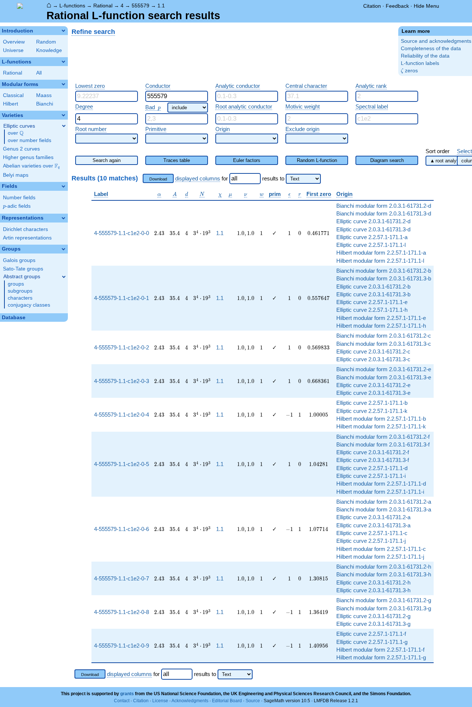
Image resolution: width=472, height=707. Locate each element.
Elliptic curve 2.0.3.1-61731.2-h (373, 582)
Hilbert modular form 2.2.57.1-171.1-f (380, 649)
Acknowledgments (189, 700)
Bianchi (44, 104)
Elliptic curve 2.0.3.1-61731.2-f (372, 452)
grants (127, 693)
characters (20, 298)
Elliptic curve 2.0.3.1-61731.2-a (373, 517)
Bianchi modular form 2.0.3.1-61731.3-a (383, 509)
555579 (140, 5)
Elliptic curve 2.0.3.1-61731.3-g (373, 624)
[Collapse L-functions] (63, 62)
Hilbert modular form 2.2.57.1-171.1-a (381, 252)
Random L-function (317, 160)
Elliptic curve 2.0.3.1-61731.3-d (373, 229)
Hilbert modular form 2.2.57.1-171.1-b (381, 418)
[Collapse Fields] (63, 186)
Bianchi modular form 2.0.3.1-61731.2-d (383, 206)
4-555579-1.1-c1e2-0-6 (121, 529)
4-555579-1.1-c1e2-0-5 (121, 464)
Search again (107, 160)
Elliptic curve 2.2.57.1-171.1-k (371, 411)
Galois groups (19, 260)
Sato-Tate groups (23, 269)
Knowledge (49, 50)
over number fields (29, 140)
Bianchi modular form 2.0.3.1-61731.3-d (383, 213)
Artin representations (27, 238)
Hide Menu (426, 6)
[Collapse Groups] (63, 249)
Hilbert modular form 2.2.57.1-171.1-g (381, 657)
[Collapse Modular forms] (63, 84)
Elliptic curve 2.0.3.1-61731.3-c (373, 359)
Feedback (397, 6)
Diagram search (387, 160)
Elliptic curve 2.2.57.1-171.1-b (371, 403)
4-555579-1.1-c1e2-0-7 (121, 578)
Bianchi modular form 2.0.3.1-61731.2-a (383, 502)
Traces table (176, 160)
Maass (44, 95)
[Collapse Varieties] (63, 115)
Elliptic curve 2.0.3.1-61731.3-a (373, 525)
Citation (372, 6)
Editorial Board (227, 700)
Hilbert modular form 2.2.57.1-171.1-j (380, 556)
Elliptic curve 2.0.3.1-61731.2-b (373, 286)
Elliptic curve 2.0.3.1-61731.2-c (373, 351)
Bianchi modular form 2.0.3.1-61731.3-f (383, 444)
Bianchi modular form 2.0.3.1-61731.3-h (383, 574)
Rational (102, 5)
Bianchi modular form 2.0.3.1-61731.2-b (383, 271)
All (39, 73)
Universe (13, 50)
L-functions (72, 5)
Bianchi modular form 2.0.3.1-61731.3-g (383, 608)
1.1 (161, 5)
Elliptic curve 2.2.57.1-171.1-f (371, 634)
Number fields (19, 197)
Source (253, 700)
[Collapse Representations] (63, 218)
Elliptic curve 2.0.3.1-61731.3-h (373, 590)
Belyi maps (15, 175)
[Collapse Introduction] (63, 31)
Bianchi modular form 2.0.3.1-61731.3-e (383, 377)
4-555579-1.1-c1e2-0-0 (121, 233)
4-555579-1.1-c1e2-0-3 (121, 381)
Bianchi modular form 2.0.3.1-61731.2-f (383, 437)
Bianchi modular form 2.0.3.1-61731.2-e (383, 369)
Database (13, 317)
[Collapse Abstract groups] (64, 277)
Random (46, 42)
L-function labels (420, 63)
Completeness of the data (431, 48)
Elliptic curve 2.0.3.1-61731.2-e (373, 385)
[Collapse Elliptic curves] (64, 126)
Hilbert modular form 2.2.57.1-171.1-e (381, 318)
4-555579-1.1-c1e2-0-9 (121, 645)
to (282, 178)
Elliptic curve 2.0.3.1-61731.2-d (373, 221)
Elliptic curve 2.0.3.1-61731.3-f (372, 460)
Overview (14, 42)
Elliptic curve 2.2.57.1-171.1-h (371, 310)
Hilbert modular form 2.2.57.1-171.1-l (380, 261)
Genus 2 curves (21, 149)
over (16, 133)
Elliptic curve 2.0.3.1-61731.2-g (373, 616)
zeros (409, 70)
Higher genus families (28, 157)
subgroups (20, 291)
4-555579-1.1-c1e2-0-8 (121, 612)
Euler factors (246, 160)
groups (16, 284)
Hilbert (10, 104)
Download (158, 179)
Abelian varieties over (31, 166)
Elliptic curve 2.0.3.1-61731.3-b (373, 294)
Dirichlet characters (25, 229)
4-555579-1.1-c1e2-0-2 (121, 347)
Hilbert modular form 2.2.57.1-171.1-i (380, 492)
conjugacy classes (29, 305)
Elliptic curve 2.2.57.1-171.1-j (371, 541)
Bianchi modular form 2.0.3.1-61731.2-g (383, 600)
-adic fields (17, 206)
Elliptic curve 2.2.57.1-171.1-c (371, 533)
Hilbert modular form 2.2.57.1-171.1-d (381, 483)
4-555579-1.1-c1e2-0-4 (121, 414)
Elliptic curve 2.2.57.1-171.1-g (371, 642)
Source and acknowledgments (436, 41)
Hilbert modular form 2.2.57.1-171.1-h (381, 326)
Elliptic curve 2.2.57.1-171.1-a (371, 237)
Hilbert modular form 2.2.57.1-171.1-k (381, 426)
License (160, 700)
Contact (121, 700)
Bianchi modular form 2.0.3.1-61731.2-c (383, 335)
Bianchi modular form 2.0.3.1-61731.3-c (383, 344)
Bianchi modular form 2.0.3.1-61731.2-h (383, 566)
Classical (13, 95)
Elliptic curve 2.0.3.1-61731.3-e (373, 393)
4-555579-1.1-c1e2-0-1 (121, 298)
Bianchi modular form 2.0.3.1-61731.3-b (383, 278)
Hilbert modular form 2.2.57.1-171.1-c (381, 549)
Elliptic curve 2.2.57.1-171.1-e (371, 302)
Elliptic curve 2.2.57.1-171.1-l (371, 245)
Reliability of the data (425, 56)
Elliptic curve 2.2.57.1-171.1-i (371, 476)
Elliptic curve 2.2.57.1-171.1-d (371, 468)
